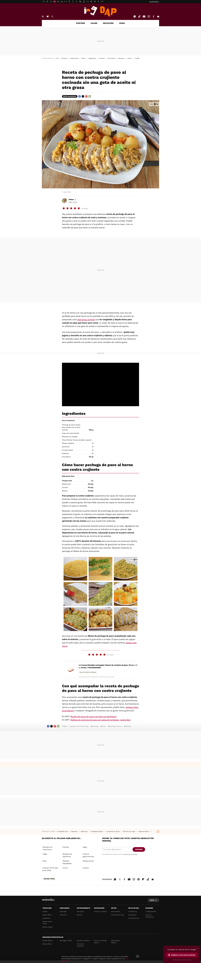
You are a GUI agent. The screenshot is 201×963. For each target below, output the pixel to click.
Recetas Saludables (67, 862)
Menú (42, 16)
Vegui (85, 847)
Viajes (45, 854)
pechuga (95, 726)
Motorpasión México (115, 941)
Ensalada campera (97, 831)
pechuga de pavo (116, 726)
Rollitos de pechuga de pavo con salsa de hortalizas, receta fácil (100, 719)
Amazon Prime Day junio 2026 (50, 869)
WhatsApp (134, 16)
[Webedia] (48, 899)
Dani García (111, 58)
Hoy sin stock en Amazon (88, 672)
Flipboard (86, 96)
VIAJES (94, 23)
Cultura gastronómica (88, 855)
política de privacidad (130, 854)
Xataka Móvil (47, 915)
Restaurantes (88, 861)
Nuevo (47, 16)
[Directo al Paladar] (100, 11)
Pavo (104, 726)
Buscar (52, 16)
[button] (72, 199)
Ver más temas (49, 879)
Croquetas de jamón (113, 831)
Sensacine (80, 911)
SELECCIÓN (108, 23)
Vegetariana (92, 58)
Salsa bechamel (144, 831)
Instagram (148, 16)
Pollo (45, 861)
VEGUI (122, 23)
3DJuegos (63, 911)
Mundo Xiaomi (48, 927)
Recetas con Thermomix (48, 848)
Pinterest (138, 879)
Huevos (86, 868)
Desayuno (121, 58)
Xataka (45, 911)
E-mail (158, 16)
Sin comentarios (70, 96)
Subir (152, 900)
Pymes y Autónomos (150, 916)
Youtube (144, 16)
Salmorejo (84, 831)
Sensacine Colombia (80, 945)
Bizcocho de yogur (129, 831)
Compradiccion (133, 918)
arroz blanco (67, 710)
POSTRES (80, 23)
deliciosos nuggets (86, 319)
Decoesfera (132, 915)
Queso (130, 58)
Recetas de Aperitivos (67, 855)
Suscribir (138, 849)
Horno (65, 868)
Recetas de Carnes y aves (79, 726)
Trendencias (132, 911)
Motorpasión (115, 911)
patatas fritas (132, 707)
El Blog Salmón (151, 911)
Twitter (83, 96)
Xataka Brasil (47, 944)
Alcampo (64, 58)
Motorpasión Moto (117, 915)
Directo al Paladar (100, 911)
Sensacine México (83, 940)
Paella (83, 58)
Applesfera (46, 918)
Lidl (57, 58)
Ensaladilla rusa (62, 831)
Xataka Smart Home (47, 922)
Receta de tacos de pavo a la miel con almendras (94, 716)
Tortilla (137, 58)
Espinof (79, 915)
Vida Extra (63, 915)
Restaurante (74, 58)
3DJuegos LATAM (66, 940)
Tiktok (139, 16)
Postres (66, 847)
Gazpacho (74, 831)
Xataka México (48, 940)
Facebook (153, 16)
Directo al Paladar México (100, 941)
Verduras (102, 58)
